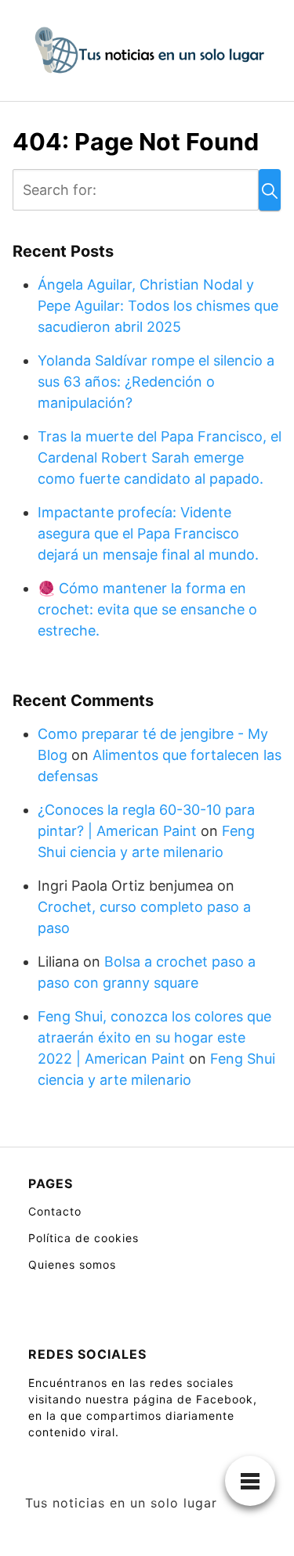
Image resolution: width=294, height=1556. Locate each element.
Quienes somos (72, 1264)
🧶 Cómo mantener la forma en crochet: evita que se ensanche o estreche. (147, 609)
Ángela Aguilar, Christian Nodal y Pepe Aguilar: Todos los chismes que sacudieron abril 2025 (158, 305)
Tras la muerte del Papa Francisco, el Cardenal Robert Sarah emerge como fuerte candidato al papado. (159, 457)
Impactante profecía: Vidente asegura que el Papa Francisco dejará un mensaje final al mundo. (148, 533)
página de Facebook (193, 1399)
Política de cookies (83, 1237)
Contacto (55, 1211)
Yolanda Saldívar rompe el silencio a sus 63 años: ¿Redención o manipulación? (156, 381)
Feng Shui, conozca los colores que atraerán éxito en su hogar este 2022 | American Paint (154, 1037)
